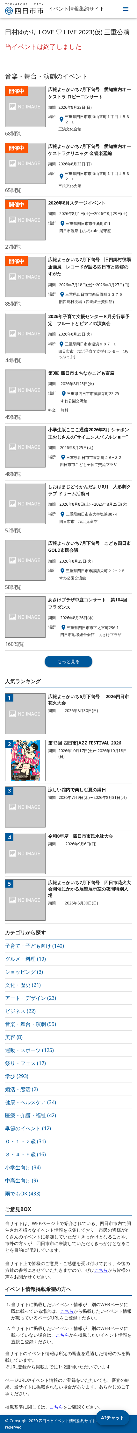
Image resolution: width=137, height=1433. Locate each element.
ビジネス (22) (20, 1010)
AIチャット (112, 1418)
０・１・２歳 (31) (25, 1141)
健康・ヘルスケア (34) (30, 1102)
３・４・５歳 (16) (25, 1154)
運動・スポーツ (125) (29, 1050)
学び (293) (16, 1076)
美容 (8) (14, 1037)
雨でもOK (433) (22, 1193)
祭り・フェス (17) (25, 1063)
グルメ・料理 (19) (25, 958)
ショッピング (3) (24, 971)
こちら (101, 1270)
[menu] (125, 9)
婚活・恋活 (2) (21, 1089)
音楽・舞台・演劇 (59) (30, 1024)
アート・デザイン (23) (30, 997)
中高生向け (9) (21, 1180)
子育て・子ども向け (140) (34, 945)
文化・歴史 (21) (23, 984)
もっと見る (68, 661)
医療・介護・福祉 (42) (30, 1115)
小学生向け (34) (23, 1167)
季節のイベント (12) (28, 1128)
